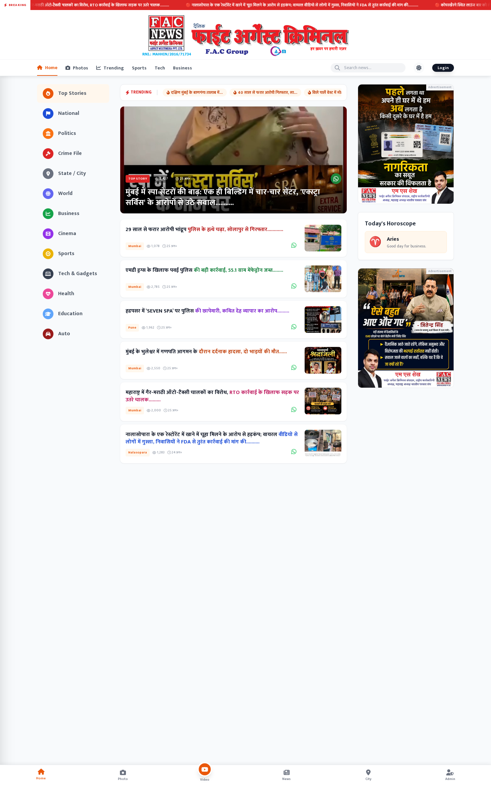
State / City (72, 173)
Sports (139, 68)
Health (66, 293)
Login (443, 67)
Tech (160, 68)
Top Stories (72, 93)
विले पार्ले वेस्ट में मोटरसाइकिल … (337, 92)
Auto (64, 333)
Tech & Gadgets (77, 273)
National (68, 113)
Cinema (67, 233)
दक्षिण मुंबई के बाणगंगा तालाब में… (197, 92)
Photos (80, 68)
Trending (114, 68)
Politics (67, 133)
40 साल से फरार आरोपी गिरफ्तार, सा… (267, 92)
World (65, 193)
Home (51, 67)
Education (70, 313)
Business (182, 68)
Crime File (70, 153)
